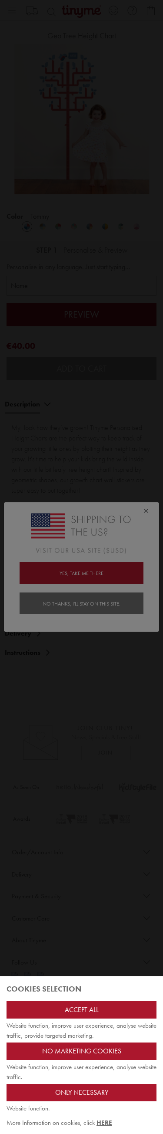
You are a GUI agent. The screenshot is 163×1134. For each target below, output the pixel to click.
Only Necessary (81, 1092)
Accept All (82, 1009)
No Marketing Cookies (81, 1051)
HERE (104, 1122)
